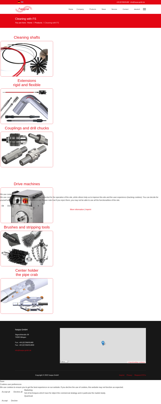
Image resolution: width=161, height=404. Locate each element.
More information (77, 209)
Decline (10, 206)
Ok (3, 206)
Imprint (88, 209)
